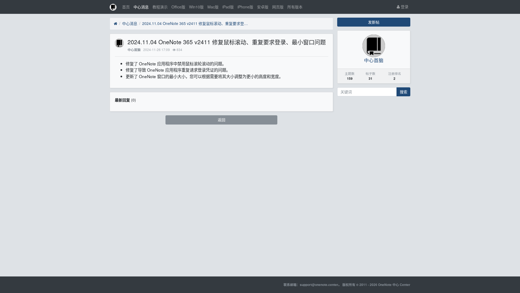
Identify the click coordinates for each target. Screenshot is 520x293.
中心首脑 (134, 49)
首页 (126, 6)
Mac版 (213, 6)
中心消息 (141, 6)
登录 (404, 6)
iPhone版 (245, 6)
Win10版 (196, 6)
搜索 (403, 91)
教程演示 (160, 6)
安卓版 (262, 6)
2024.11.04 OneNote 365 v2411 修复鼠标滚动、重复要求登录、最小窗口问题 (196, 23)
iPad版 (228, 6)
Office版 (178, 6)
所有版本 (295, 6)
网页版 (278, 6)
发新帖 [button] (373, 22)
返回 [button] (221, 119)
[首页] (115, 24)
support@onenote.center (319, 284)
